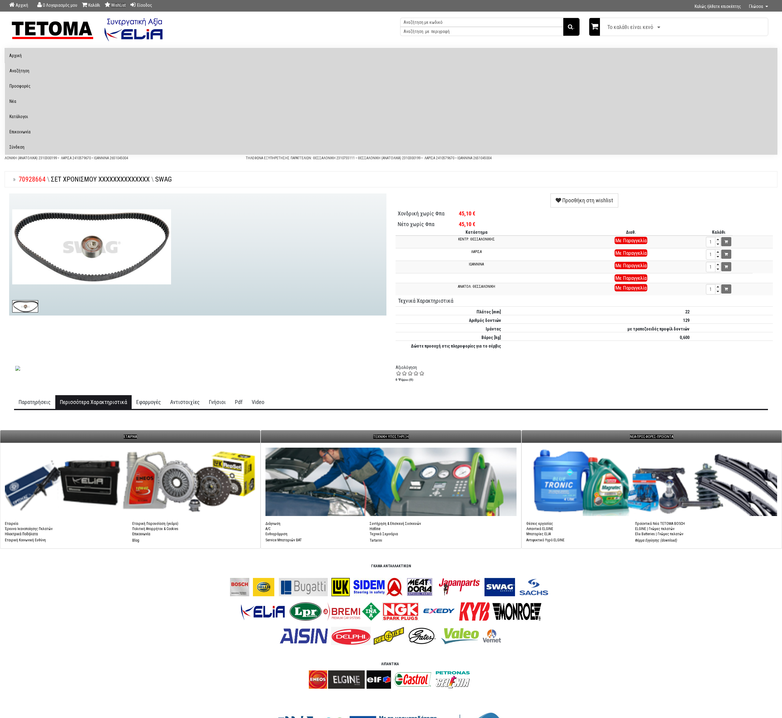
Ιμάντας (493, 329)
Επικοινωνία (20, 131)
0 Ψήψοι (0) (404, 379)
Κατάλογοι (18, 116)
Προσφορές (20, 86)
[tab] (34, 402)
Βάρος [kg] (491, 337)
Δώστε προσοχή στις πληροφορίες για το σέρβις (456, 346)
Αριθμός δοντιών (485, 320)
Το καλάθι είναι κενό (630, 27)
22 (687, 311)
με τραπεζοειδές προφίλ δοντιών (658, 329)
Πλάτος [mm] (489, 311)
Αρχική (15, 55)
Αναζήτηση (19, 70)
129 (686, 320)
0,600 (684, 337)
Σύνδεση (16, 147)
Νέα (12, 101)
